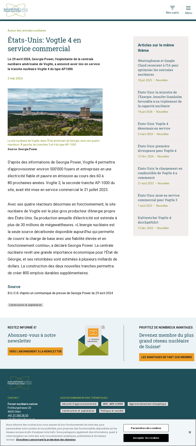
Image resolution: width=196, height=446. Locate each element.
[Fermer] (190, 432)
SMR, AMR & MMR (113, 404)
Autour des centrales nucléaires (27, 30)
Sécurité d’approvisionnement (79, 404)
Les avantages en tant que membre (166, 357)
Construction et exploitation (25, 305)
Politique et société (112, 411)
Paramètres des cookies (146, 428)
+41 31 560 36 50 (18, 415)
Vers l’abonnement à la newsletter (35, 351)
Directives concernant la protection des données (46, 439)
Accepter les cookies (146, 437)
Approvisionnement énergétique (147, 404)
